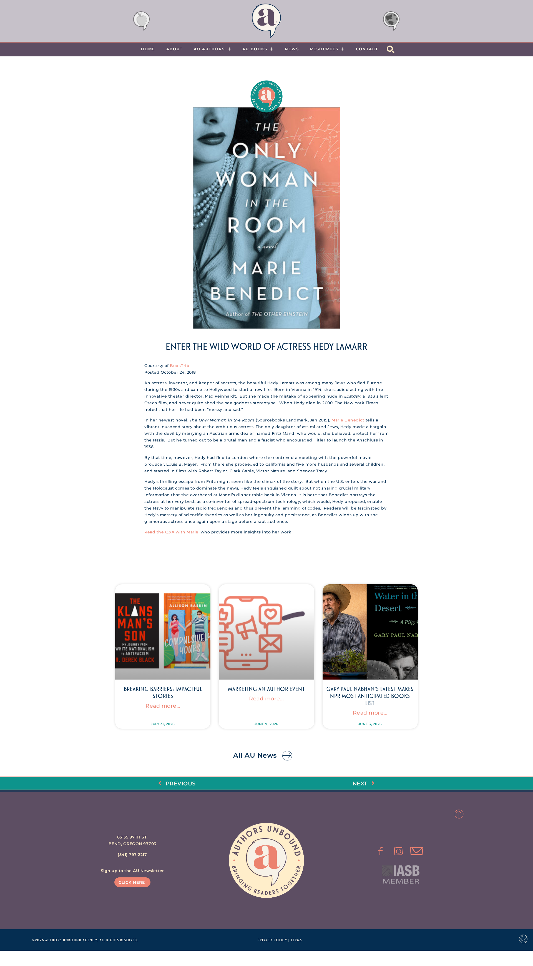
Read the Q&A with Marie (171, 532)
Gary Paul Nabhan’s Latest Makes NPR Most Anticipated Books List (370, 695)
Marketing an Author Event (266, 688)
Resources (324, 49)
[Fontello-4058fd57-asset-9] (398, 851)
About (174, 49)
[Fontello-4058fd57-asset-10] (416, 851)
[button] (391, 49)
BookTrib (179, 365)
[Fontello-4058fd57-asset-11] (380, 851)
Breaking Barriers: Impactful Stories (163, 692)
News (292, 49)
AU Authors (209, 49)
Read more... (162, 705)
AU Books (254, 49)
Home (148, 49)
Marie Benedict (348, 420)
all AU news (255, 755)
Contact (367, 49)
